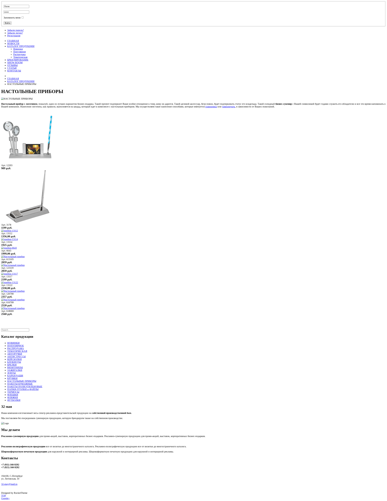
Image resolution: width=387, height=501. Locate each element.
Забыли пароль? (15, 30)
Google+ (5, 498)
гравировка (211, 106)
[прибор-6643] (9, 248)
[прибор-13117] (9, 274)
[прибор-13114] (9, 239)
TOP (3, 495)
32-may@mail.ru (9, 484)
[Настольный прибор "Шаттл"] (13, 299)
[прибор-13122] (9, 282)
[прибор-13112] (9, 230)
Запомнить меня (12, 17)
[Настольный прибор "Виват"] (13, 265)
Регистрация (13, 35)
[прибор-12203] (27, 162)
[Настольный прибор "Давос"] (13, 308)
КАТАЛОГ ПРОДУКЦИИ (20, 81)
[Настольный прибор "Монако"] (13, 291)
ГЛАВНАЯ (13, 78)
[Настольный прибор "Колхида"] (13, 256)
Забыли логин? (15, 33)
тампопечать (228, 106)
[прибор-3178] (27, 222)
